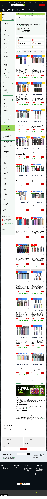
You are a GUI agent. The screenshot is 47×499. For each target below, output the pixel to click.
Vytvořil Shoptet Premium (32, 492)
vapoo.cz (16, 467)
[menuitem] (3, 10)
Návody (36, 471)
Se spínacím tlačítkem (7, 143)
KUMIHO (5, 180)
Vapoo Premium (20, 2)
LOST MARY (5, 184)
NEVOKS (5, 187)
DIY (3, 210)
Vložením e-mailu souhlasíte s (23, 457)
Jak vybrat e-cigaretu (27, 30)
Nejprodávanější (34, 51)
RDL (5, 73)
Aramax (5, 30)
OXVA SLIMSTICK (7, 52)
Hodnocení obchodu (23, 434)
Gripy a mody (5, 152)
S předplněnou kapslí (7, 147)
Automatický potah (7, 115)
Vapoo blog (16, 470)
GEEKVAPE (5, 166)
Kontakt (18, 3)
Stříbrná (5, 107)
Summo (5, 57)
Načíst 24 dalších (30, 380)
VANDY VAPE (5, 194)
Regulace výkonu (7, 118)
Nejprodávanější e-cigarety (7, 135)
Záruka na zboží (26, 470)
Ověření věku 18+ (27, 475)
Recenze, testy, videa (38, 470)
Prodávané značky (27, 474)
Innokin (5, 39)
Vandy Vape (6, 61)
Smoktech (6, 56)
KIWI (5, 43)
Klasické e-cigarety (6, 151)
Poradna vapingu (37, 467)
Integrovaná (6, 77)
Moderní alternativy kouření (7, 211)
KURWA (5, 182)
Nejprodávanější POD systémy (8, 141)
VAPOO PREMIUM (27, 467)
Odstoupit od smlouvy (4, 495)
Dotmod (5, 31)
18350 (5, 90)
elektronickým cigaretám (35, 399)
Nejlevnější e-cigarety (6, 136)
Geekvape (6, 38)
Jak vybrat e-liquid (27, 31)
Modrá (5, 110)
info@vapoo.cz (5, 467)
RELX (4, 188)
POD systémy (6, 140)
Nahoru (18, 382)
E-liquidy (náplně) (5, 203)
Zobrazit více (23, 449)
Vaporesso (6, 64)
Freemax (5, 36)
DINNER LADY (6, 172)
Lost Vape (6, 47)
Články (5, 78)
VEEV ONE (6, 65)
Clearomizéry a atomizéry (6, 206)
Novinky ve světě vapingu (39, 468)
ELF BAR (5, 163)
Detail (27, 75)
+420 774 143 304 (5, 468)
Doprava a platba (26, 469)
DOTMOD (5, 169)
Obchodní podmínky (27, 471)
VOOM (5, 198)
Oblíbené (31, 2)
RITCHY (5, 189)
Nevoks (5, 49)
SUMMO (5, 193)
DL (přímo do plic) (7, 72)
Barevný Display (7, 120)
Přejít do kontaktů (5, 469)
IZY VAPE (5, 178)
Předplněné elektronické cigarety (8, 153)
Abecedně (40, 51)
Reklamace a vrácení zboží (28, 468)
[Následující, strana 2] (42, 383)
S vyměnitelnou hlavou (7, 146)
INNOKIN (5, 177)
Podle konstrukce (6, 138)
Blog (16, 2)
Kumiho (5, 44)
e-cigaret (25, 408)
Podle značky (5, 156)
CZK (42, 2)
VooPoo (5, 66)
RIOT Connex (6, 53)
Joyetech (5, 164)
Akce (5, 24)
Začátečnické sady (6, 137)
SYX (4, 162)
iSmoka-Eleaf (6, 40)
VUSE (4, 199)
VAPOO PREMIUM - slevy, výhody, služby (8, 223)
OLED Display (6, 119)
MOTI (5, 48)
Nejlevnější (24, 51)
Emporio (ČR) (6, 35)
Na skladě (6, 23)
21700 (5, 89)
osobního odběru (42, 418)
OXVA (5, 51)
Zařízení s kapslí (6, 148)
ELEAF (5, 173)
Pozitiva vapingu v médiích (39, 469)
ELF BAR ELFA (6, 34)
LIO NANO (5, 183)
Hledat (24, 5)
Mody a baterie (5, 208)
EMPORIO (5, 174)
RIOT (4, 190)
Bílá (5, 106)
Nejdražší (29, 51)
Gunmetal (6, 108)
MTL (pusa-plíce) (7, 70)
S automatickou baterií (7, 142)
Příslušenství (4, 209)
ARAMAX (5, 161)
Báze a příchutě (5, 204)
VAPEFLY (5, 195)
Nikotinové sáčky (5, 205)
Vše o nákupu (12, 2)
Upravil (41, 492)
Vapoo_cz (16, 469)
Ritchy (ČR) (6, 55)
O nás (25, 2)
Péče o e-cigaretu (28, 32)
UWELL (5, 60)
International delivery (27, 478)
